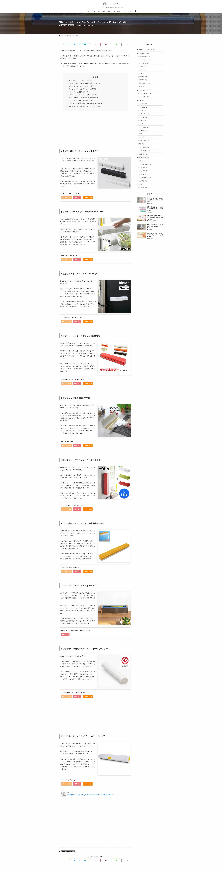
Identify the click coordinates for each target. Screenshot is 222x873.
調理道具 (143, 80)
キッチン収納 (71, 25)
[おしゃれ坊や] (111, 4)
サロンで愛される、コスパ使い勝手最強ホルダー (84, 97)
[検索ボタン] (135, 11)
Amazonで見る (67, 197)
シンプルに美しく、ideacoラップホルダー (82, 80)
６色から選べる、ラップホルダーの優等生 (82, 86)
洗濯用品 (143, 181)
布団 (141, 133)
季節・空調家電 (144, 150)
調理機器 (143, 76)
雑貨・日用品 (143, 157)
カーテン (143, 103)
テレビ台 (142, 120)
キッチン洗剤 (143, 66)
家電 (141, 144)
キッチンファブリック (146, 60)
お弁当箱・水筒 (144, 56)
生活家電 (143, 154)
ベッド (142, 123)
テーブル (143, 117)
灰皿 (141, 184)
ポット (142, 70)
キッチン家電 (144, 147)
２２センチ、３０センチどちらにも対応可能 (82, 89)
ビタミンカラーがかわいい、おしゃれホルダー (83, 95)
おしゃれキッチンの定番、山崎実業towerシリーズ (84, 83)
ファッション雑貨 (145, 164)
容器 (141, 73)
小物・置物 (143, 171)
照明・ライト (144, 140)
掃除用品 (142, 174)
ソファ (142, 110)
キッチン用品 (64, 25)
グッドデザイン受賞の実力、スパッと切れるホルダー (85, 103)
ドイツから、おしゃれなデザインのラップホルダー (85, 106)
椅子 (141, 137)
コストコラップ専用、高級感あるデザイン (82, 100)
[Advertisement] (95, 129)
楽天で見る (78, 197)
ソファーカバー (144, 113)
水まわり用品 (144, 97)
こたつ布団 (143, 107)
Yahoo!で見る (88, 197)
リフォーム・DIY (144, 90)
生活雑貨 (143, 187)
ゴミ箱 (142, 161)
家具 (141, 100)
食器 (141, 86)
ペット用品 (143, 167)
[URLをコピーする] (127, 44)
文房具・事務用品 (145, 177)
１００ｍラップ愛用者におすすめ (79, 92)
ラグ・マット (144, 127)
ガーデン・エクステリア (146, 49)
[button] (64, 44)
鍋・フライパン (144, 83)
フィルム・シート (145, 93)
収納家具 (143, 130)
